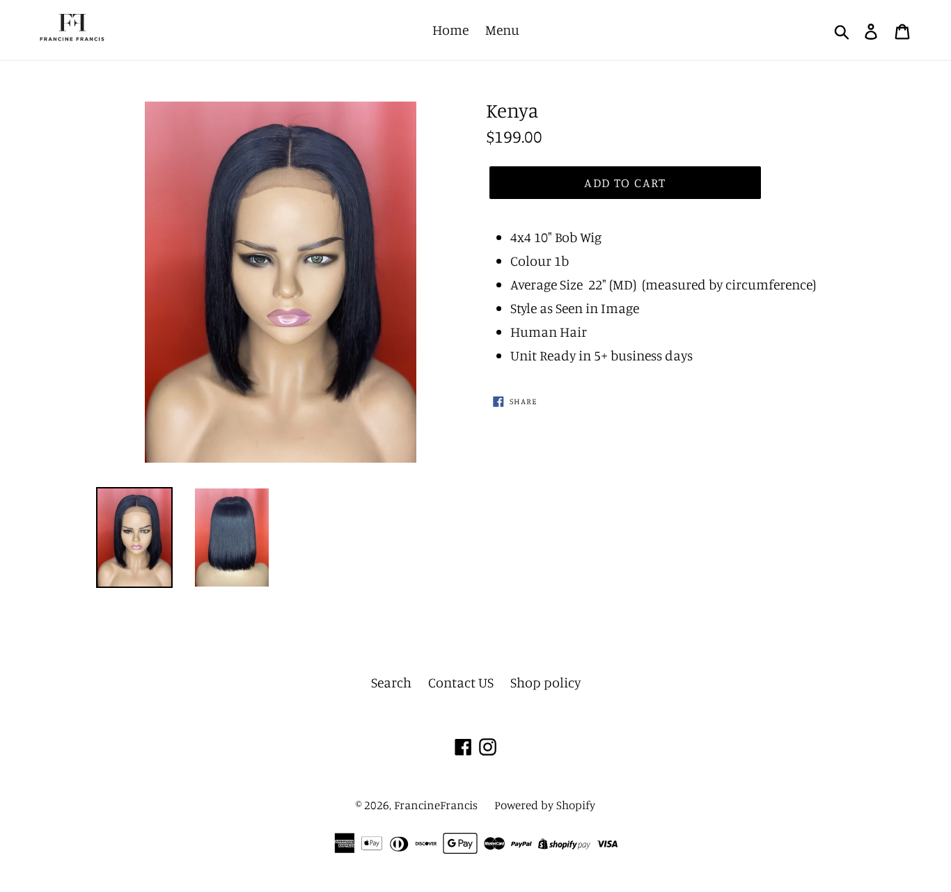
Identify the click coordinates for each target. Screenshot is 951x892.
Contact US (461, 682)
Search (391, 682)
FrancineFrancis (436, 804)
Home (450, 29)
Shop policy (545, 682)
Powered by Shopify (544, 804)
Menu (502, 29)
